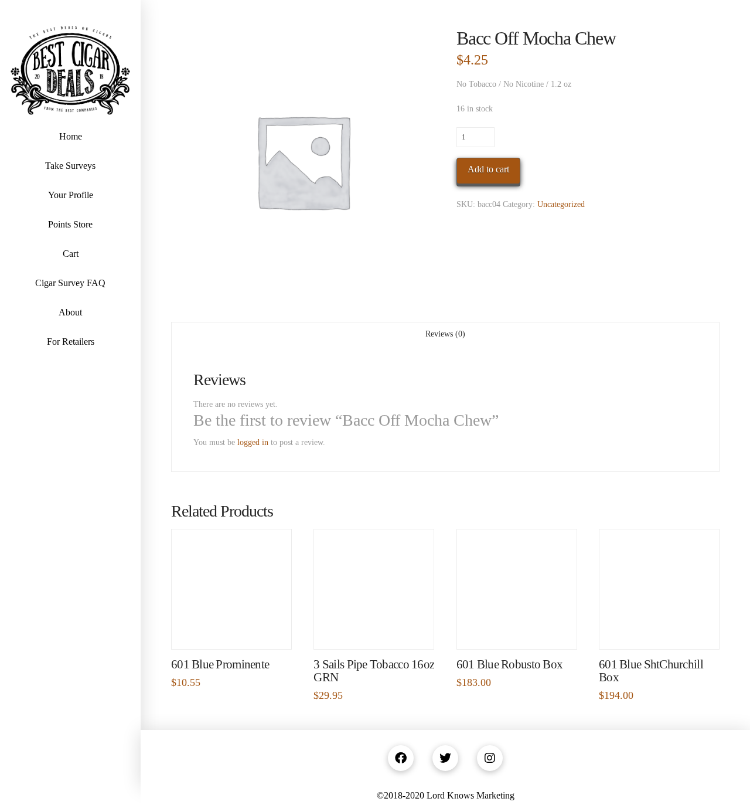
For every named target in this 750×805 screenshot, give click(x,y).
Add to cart (488, 169)
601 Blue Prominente (220, 664)
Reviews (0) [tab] (445, 334)
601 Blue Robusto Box (509, 664)
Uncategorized (561, 204)
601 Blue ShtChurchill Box (651, 671)
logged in (252, 442)
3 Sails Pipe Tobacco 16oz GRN (373, 671)
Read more (516, 628)
